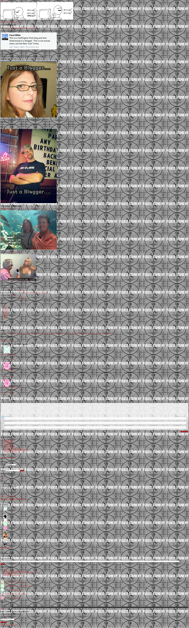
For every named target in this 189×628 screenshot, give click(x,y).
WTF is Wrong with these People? (12, 452)
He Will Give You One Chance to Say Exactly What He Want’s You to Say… (22, 572)
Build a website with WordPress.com (9, 624)
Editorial (46, 333)
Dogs (36, 333)
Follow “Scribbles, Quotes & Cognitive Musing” (15, 611)
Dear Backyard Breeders (9, 440)
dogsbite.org (40, 333)
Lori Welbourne (15, 252)
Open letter (58, 333)
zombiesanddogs (31, 28)
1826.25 (5, 569)
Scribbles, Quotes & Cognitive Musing (10, 21)
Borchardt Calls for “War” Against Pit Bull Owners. (16, 571)
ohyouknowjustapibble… (11, 586)
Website (5, 425)
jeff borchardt (92, 333)
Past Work (3, 464)
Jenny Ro (97, 333)
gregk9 (6, 582)
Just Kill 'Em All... (8, 445)
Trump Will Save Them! (9, 446)
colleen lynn (25, 333)
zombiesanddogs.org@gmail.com (8, 457)
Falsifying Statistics (8, 441)
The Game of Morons (9, 444)
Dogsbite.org (85, 333)
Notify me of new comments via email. (10, 431)
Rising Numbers (7, 442)
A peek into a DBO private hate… (18, 582)
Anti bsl (7, 333)
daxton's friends (77, 333)
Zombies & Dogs (6, 547)
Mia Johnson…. (6, 208)
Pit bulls (63, 333)
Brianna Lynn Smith (9, 593)
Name (7, 421)
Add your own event (6, 496)
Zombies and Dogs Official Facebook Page (13, 499)
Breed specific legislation (16, 333)
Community (31, 333)
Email (7, 416)
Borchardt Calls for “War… (22, 593)
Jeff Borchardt (52, 333)
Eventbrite (13, 496)
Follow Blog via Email (7, 553)
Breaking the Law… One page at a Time (13, 575)
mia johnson (111, 333)
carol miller (70, 333)
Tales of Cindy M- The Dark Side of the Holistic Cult (16, 449)
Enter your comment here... (6, 402)
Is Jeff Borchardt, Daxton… (16, 589)
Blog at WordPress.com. (6, 607)
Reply (5, 361)
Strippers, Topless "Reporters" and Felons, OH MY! (16, 450)
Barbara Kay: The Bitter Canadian (12, 448)
